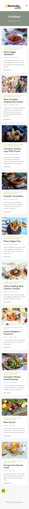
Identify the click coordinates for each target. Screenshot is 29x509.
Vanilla (18, 96)
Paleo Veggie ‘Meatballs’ (10, 53)
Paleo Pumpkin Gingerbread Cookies (13, 100)
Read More (8, 70)
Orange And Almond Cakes (13, 466)
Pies (12, 193)
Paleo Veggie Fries (12, 241)
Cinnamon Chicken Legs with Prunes (12, 150)
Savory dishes (16, 49)
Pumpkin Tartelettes (13, 196)
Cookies (16, 95)
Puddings (6, 283)
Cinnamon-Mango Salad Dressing (12, 378)
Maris (6, 57)
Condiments (7, 282)
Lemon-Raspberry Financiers (12, 332)
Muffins (15, 327)
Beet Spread (9, 422)
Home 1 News (7, 96)
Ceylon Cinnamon (8, 47)
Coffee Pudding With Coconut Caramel (13, 287)
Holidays (16, 47)
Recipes (9, 49)
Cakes (5, 192)
